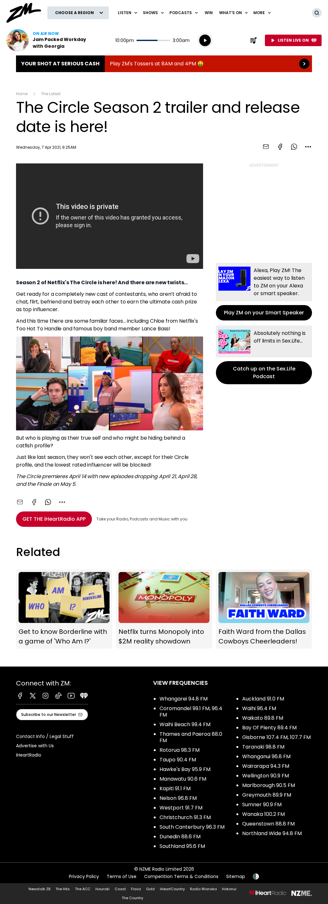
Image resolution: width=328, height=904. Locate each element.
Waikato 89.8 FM (262, 718)
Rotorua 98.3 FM (180, 750)
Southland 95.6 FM (182, 846)
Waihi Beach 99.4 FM (185, 724)
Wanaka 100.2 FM (263, 814)
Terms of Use (121, 876)
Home (22, 93)
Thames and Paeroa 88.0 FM (191, 737)
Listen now (47, 40)
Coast (120, 889)
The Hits (62, 889)
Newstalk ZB (39, 889)
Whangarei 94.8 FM (184, 698)
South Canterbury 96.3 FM (192, 827)
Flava (136, 889)
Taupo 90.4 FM (178, 759)
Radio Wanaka (203, 889)
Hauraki (102, 889)
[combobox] (308, 147)
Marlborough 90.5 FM (268, 785)
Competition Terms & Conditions (181, 876)
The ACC (82, 889)
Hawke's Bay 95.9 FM (185, 769)
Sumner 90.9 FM (262, 804)
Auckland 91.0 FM (263, 698)
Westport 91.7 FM (181, 807)
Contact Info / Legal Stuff (45, 736)
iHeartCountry (172, 889)
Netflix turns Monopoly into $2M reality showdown (164, 609)
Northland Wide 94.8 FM (272, 833)
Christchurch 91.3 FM (185, 817)
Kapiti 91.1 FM (175, 788)
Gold (150, 889)
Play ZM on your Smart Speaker (264, 291)
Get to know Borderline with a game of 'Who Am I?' (64, 609)
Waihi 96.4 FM (259, 708)
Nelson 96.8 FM (178, 798)
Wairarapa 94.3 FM (265, 766)
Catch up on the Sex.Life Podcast (264, 355)
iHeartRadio (28, 755)
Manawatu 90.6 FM (183, 779)
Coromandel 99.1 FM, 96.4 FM (191, 711)
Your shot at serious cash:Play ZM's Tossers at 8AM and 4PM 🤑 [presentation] (164, 63)
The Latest (51, 93)
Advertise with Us (35, 745)
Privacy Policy (84, 876)
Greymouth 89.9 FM (266, 795)
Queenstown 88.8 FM (268, 823)
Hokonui (229, 889)
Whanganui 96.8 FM (266, 756)
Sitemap (235, 876)
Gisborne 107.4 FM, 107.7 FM (276, 737)
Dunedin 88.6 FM (180, 836)
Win (209, 12)
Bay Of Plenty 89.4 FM (269, 727)
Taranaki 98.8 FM (263, 747)
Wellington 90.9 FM (265, 775)
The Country (132, 897)
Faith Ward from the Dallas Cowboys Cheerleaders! (264, 609)
